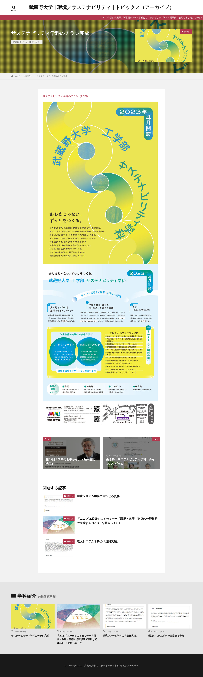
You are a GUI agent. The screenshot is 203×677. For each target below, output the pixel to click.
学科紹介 (35, 42)
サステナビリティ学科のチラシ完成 (52, 76)
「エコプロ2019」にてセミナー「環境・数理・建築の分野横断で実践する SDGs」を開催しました (117, 521)
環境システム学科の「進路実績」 (98, 541)
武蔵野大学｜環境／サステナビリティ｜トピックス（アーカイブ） (101, 7)
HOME (17, 76)
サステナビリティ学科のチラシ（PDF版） (67, 96)
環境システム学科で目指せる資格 (98, 496)
